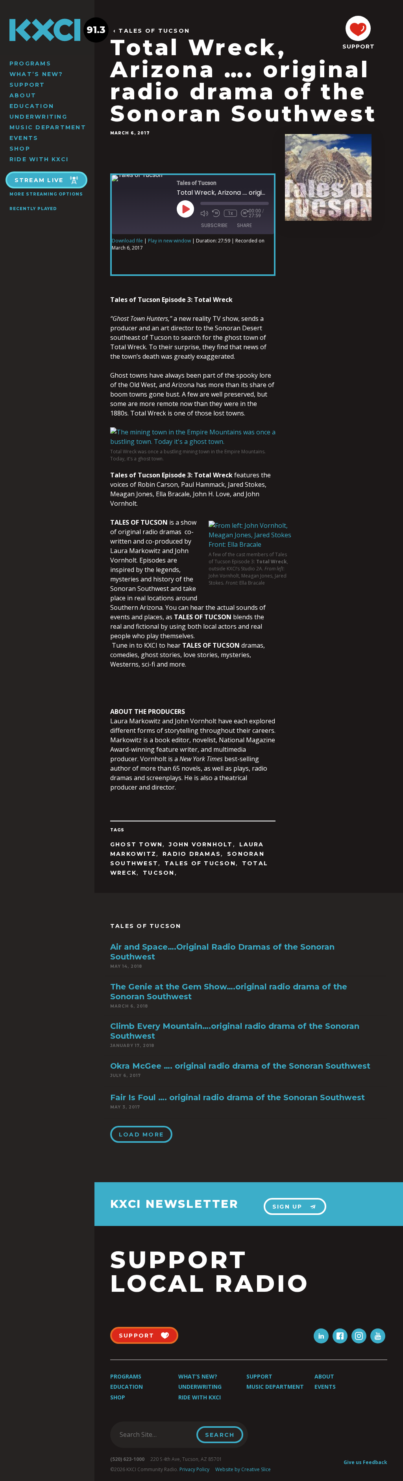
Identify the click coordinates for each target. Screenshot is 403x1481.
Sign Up (287, 1206)
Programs (30, 63)
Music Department (47, 127)
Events (23, 138)
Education (31, 106)
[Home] (47, 30)
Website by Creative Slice (243, 1469)
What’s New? (36, 74)
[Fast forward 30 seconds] (245, 213)
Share (244, 225)
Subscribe (214, 225)
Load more (141, 1134)
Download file (127, 240)
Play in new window (169, 240)
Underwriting (38, 116)
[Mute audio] (204, 213)
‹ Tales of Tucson (151, 31)
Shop (19, 148)
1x (230, 213)
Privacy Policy (194, 1469)
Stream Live (39, 180)
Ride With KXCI (38, 159)
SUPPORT (358, 46)
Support (27, 84)
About (22, 95)
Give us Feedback (365, 1462)
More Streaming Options (46, 194)
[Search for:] (155, 1434)
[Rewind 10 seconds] (216, 213)
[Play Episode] (185, 209)
